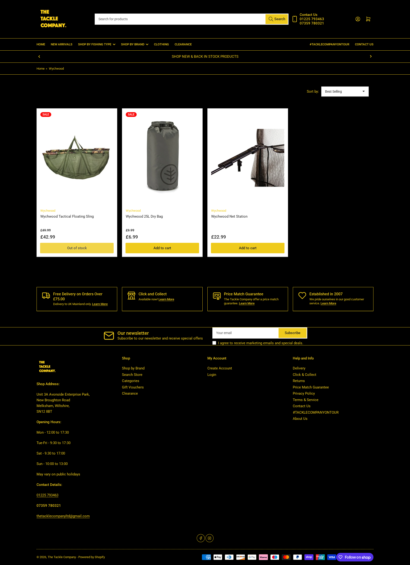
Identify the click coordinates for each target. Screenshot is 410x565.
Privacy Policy (304, 393)
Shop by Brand (133, 368)
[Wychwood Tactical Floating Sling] (76, 158)
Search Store (132, 375)
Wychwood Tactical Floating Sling (67, 216)
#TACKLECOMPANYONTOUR (329, 44)
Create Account (219, 368)
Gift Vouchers (133, 387)
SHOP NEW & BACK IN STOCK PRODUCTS (205, 56)
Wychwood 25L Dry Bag (144, 216)
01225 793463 (47, 495)
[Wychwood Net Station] (247, 158)
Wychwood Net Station (229, 216)
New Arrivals (61, 44)
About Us (300, 419)
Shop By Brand (132, 44)
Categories (130, 381)
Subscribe (292, 333)
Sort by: (313, 91)
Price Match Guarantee (311, 387)
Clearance (183, 44)
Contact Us (364, 44)
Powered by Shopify (91, 557)
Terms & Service (305, 400)
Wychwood (56, 68)
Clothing (161, 44)
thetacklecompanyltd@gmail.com (63, 516)
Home (41, 44)
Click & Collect (304, 375)
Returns (299, 381)
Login (211, 375)
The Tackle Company (62, 557)
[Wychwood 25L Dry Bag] (162, 158)
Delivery (299, 368)
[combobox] (191, 19)
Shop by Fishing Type (94, 44)
